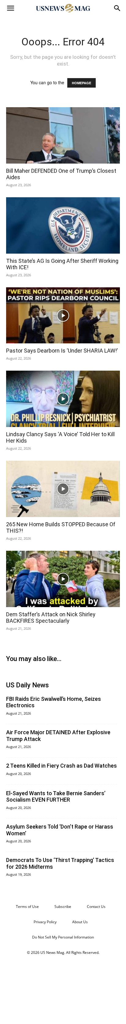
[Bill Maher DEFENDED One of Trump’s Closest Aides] (63, 135)
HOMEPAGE (81, 83)
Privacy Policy (45, 921)
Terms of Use (27, 906)
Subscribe (62, 906)
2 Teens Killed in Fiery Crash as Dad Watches (61, 765)
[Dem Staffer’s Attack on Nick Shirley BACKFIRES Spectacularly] (63, 579)
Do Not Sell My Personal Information (63, 937)
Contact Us (96, 906)
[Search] (117, 8)
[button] (10, 8)
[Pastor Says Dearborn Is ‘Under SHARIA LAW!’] (63, 315)
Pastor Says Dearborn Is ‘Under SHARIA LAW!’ (62, 350)
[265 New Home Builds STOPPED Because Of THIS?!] (63, 489)
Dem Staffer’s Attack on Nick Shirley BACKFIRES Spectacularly (50, 617)
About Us (80, 921)
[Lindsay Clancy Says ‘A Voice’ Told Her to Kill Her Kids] (63, 399)
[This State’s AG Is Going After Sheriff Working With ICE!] (63, 225)
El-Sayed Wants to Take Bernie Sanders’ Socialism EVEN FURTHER (56, 796)
